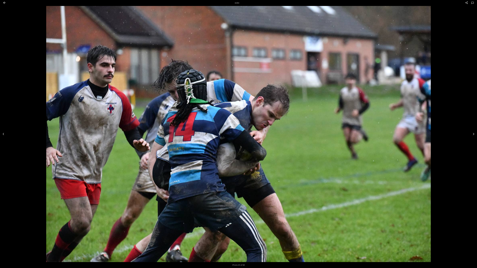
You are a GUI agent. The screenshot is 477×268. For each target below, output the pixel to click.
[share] (466, 3)
